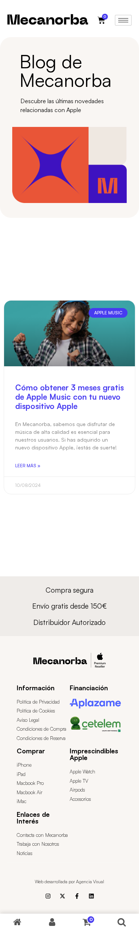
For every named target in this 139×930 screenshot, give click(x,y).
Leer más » (27, 465)
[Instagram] (48, 896)
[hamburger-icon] (123, 20)
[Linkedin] (91, 896)
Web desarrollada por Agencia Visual (69, 881)
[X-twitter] (62, 896)
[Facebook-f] (77, 896)
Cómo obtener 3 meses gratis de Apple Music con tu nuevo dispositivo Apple (69, 397)
